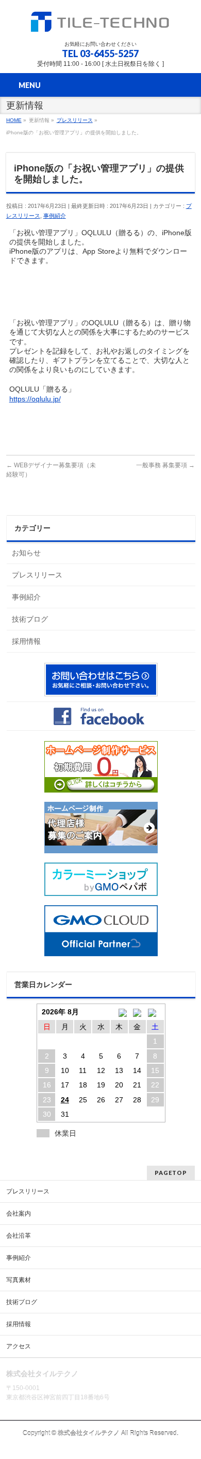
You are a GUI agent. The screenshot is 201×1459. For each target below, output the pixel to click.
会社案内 (18, 1213)
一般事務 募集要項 (165, 465)
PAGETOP (171, 1172)
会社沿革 (18, 1235)
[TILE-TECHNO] (100, 23)
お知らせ (26, 553)
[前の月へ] (119, 1011)
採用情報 (26, 641)
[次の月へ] (155, 1011)
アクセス (18, 1346)
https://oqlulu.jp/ (35, 399)
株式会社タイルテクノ (89, 1433)
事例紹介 (54, 216)
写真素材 (18, 1280)
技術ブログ (30, 619)
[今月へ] (137, 1011)
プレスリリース (37, 575)
